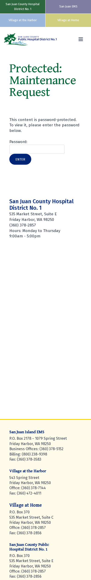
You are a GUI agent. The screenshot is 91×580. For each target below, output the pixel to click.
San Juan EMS (68, 6)
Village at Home (68, 20)
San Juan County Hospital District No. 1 (23, 6)
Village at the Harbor (23, 20)
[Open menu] (82, 39)
